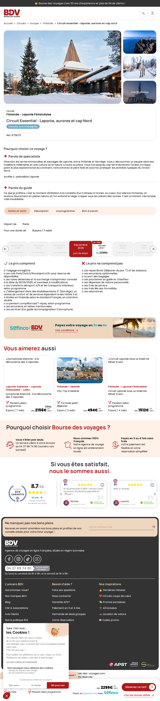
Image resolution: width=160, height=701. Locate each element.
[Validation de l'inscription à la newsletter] (154, 527)
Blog (7, 602)
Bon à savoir (90, 211)
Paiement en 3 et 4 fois (66, 608)
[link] (144, 13)
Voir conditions (64, 330)
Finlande (48, 23)
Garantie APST (61, 602)
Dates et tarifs (17, 211)
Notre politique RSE (16, 620)
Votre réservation (63, 620)
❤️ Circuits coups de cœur (115, 596)
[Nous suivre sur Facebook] (9, 559)
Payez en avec (88, 693)
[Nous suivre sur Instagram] (18, 559)
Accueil (8, 23)
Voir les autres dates (137, 695)
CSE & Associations (16, 608)
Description (41, 211)
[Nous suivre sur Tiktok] (28, 559)
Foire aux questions (63, 590)
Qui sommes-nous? (17, 590)
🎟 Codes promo (109, 620)
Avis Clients (12, 614)
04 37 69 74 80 (19, 568)
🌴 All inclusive (108, 608)
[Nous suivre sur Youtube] (37, 559)
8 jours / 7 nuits (42, 230)
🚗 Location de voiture (112, 614)
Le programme (65, 211)
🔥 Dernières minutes (112, 590)
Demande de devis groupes (69, 614)
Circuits (21, 23)
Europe (34, 23)
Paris (26, 224)
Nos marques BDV (16, 596)
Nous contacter (61, 596)
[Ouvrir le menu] (152, 13)
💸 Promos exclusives (112, 602)
